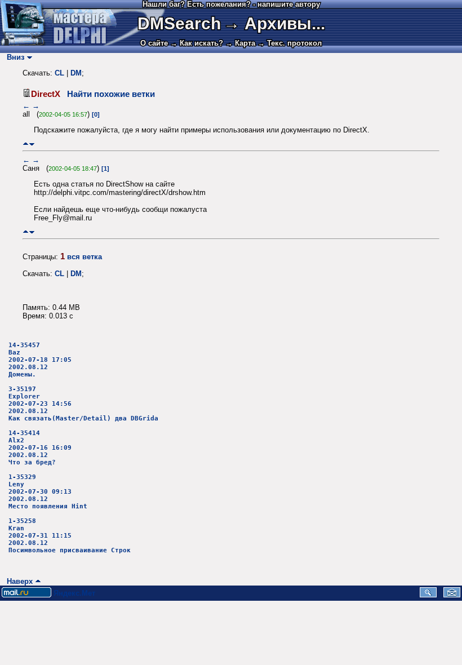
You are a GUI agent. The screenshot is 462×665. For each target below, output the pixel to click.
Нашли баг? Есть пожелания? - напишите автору (231, 4)
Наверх (17, 581)
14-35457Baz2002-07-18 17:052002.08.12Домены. (40, 360)
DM (76, 73)
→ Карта (240, 43)
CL (59, 73)
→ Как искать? (196, 43)
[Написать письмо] (451, 595)
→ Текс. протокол (289, 43)
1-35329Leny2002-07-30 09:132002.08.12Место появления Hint (47, 491)
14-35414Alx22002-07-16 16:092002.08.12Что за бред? (40, 447)
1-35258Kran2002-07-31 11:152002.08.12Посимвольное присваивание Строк (69, 535)
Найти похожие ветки (111, 94)
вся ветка (84, 256)
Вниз (13, 57)
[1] (105, 168)
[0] (96, 114)
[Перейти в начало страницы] (26, 144)
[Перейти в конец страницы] (32, 144)
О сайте (154, 43)
